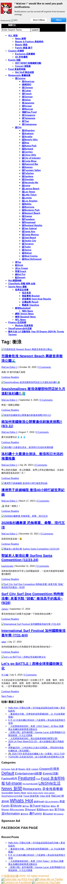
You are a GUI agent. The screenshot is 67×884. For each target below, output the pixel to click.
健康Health (39, 801)
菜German (27, 96)
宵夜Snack (20, 271)
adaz (3, 641)
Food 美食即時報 (17, 69)
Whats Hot (21, 800)
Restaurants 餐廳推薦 (19, 75)
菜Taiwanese (28, 118)
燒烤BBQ (26, 84)
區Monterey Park (31, 210)
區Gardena (27, 176)
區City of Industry (31, 158)
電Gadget (48, 813)
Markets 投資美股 (24, 325)
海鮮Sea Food (29, 112)
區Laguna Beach (30, 188)
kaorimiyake (7, 566)
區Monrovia (28, 207)
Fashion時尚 (9, 778)
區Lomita (27, 198)
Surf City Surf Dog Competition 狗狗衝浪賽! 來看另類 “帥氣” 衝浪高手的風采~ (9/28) (32, 598)
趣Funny (35, 813)
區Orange (27, 216)
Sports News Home (35, 793)
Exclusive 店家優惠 (25, 54)
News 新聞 (20, 38)
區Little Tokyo (29, 194)
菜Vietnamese (29, 124)
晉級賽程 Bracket (31, 296)
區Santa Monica (30, 234)
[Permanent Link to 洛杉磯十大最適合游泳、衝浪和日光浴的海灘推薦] (33, 447)
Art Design (5, 769)
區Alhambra (28, 130)
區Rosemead (28, 222)
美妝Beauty (42, 809)
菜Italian (26, 100)
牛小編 (4, 675)
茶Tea (18, 262)
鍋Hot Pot (20, 274)
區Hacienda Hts (30, 182)
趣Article (25, 814)
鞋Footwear (59, 814)
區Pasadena (28, 219)
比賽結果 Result (30, 302)
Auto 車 (14, 769)
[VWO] (14, 20)
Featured (26, 778)
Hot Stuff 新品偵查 (24, 72)
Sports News (20, 792)
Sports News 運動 (17, 286)
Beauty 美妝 (21, 44)
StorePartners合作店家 (20, 328)
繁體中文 (12, 25)
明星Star (45, 806)
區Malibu (26, 204)
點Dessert (20, 277)
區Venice (26, 250)
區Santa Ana (28, 231)
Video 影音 (45, 796)
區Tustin (26, 247)
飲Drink (19, 265)
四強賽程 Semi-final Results (36, 299)
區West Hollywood (31, 259)
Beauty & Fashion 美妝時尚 (29, 41)
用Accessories (17, 809)
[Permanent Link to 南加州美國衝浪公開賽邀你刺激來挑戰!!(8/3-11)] (33, 415)
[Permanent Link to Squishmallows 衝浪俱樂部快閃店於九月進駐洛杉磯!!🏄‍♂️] (33, 382)
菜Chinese (27, 87)
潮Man (53, 806)
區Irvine (26, 185)
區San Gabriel (29, 228)
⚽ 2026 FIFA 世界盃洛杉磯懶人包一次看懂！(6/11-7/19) (36, 753)
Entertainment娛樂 (28, 773)
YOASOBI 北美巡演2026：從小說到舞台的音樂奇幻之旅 (36, 757)
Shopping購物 (7, 793)
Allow (59, 20)
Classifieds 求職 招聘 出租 (21, 283)
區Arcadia (27, 136)
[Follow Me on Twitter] (49, 879)
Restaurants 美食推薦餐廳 (43, 789)
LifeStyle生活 (49, 783)
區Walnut (27, 253)
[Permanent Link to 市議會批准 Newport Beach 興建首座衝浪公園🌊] (33, 349)
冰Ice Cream (21, 268)
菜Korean (27, 106)
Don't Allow (39, 20)
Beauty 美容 (24, 769)
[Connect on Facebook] (16, 882)
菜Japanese (28, 103)
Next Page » (7, 696)
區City (18, 127)
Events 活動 (14, 60)
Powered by (6, 20)
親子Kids (59, 809)
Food (38, 779)
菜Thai (25, 121)
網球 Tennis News (24, 313)
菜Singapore (28, 115)
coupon (34, 769)
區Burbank (27, 149)
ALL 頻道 (13, 35)
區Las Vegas (28, 191)
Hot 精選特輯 (14, 280)
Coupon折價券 (49, 769)
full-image (14, 783)
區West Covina (29, 256)
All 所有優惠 (21, 57)
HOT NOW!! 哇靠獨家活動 (28, 63)
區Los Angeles (29, 201)
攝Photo (25, 806)
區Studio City (29, 240)
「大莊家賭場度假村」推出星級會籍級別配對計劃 (32, 738)
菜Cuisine (20, 78)
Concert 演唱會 (23, 66)
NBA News (27, 311)
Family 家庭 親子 (24, 47)
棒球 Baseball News (25, 316)
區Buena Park (29, 145)
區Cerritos (27, 152)
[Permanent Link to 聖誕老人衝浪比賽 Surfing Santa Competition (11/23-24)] (33, 548)
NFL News (20, 319)
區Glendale (28, 179)
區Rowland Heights (32, 225)
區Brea (25, 142)
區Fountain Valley (31, 170)
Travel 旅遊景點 (31, 796)
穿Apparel (30, 809)
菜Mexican (27, 109)
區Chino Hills (29, 155)
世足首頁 (26, 292)
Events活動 (50, 773)
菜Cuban (26, 90)
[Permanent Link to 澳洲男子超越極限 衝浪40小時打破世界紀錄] (33, 483)
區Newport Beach (31, 213)
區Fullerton (28, 173)
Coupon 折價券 (16, 51)
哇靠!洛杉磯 (11, 875)
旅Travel (35, 805)
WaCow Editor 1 (9, 367)
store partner (49, 793)
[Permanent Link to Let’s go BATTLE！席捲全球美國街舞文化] (33, 657)
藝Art (51, 810)
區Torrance (28, 243)
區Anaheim (28, 133)
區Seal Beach (29, 237)
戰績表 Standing (30, 305)
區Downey (27, 167)
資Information (10, 813)
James (4, 609)
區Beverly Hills (30, 139)
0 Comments (44, 367)
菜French (27, 93)
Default (7, 773)
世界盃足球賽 (22, 289)
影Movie (16, 805)
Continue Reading (10, 377)
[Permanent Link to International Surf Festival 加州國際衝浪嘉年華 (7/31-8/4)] (33, 624)
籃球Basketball (23, 308)
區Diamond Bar (30, 164)
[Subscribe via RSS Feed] (17, 879)
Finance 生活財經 (17, 322)
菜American (28, 81)
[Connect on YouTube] (46, 882)
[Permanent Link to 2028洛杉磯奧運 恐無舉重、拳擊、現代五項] (33, 516)
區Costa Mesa (29, 161)
